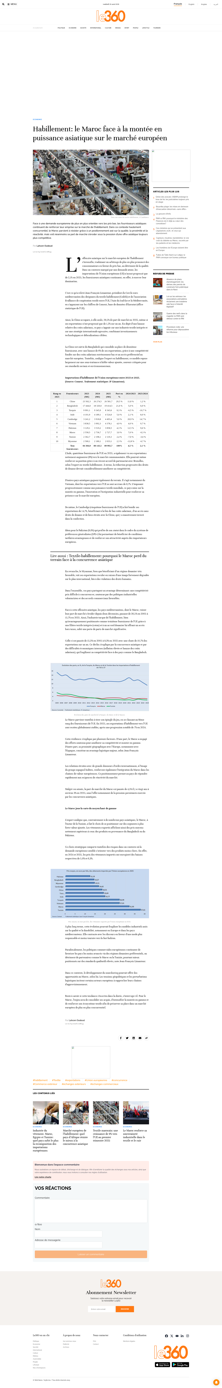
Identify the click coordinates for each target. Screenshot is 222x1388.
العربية (216, 4)
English (191, 4)
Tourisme (157, 28)
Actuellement (38, 28)
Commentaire (42, 1197)
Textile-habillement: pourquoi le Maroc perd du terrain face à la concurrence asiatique (98, 558)
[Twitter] (171, 1336)
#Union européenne (96, 1080)
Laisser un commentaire (91, 1254)
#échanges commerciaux (104, 1084)
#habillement (40, 1080)
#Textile (56, 1080)
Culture (108, 28)
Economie (72, 28)
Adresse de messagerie (48, 1240)
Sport (126, 28)
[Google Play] (180, 1364)
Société (83, 28)
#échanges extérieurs (74, 1084)
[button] (216, 1382)
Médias (118, 28)
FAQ (94, 1341)
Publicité (66, 1344)
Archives (66, 1347)
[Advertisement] (77, 69)
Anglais (204, 4)
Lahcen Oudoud (44, 246)
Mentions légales (129, 1341)
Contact (96, 1344)
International (95, 28)
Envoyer (125, 1309)
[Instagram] (187, 1335)
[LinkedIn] (182, 1336)
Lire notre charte (43, 1177)
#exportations (72, 1080)
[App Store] (162, 1364)
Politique (61, 28)
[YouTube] (177, 1336)
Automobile (37, 1359)
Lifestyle (145, 28)
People (135, 28)
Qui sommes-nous (69, 1341)
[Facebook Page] (166, 1336)
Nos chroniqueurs (39, 1368)
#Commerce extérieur (45, 1084)
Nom (37, 1229)
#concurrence (119, 1080)
